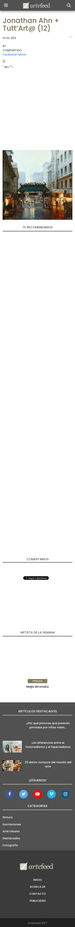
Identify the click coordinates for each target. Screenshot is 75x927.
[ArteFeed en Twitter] (23, 794)
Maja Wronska (37, 686)
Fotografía (10, 845)
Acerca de (37, 887)
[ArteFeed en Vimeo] (51, 794)
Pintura (8, 817)
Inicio (37, 880)
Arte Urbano (11, 831)
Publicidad (38, 901)
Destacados (11, 838)
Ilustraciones (12, 824)
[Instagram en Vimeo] (65, 794)
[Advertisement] (37, 108)
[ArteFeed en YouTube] (37, 794)
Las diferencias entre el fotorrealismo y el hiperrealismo (48, 745)
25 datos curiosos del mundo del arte (48, 764)
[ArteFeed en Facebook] (9, 794)
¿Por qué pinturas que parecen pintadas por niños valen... (48, 725)
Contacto (37, 894)
